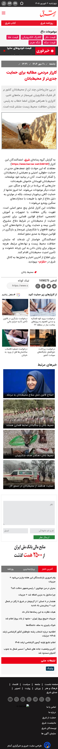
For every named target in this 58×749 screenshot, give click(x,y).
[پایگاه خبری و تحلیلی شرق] (48, 13)
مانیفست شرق (49, 723)
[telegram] (54, 287)
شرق (27, 160)
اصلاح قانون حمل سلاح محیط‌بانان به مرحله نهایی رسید (30, 395)
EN (15, 3)
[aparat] (22, 699)
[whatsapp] (37, 286)
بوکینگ (50, 668)
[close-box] (5, 51)
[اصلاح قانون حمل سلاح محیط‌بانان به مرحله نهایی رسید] (29, 383)
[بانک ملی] (29, 559)
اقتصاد (15, 684)
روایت (27, 688)
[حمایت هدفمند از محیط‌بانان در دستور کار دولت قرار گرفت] (29, 474)
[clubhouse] (16, 699)
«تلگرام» (42, 262)
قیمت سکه (49, 43)
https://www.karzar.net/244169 (30, 164)
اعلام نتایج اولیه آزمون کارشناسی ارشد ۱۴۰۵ (35, 642)
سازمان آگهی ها (49, 733)
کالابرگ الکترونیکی (31, 37)
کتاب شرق (10, 23)
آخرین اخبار (47, 569)
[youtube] (10, 699)
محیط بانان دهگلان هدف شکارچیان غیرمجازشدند (34, 455)
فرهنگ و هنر (51, 688)
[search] (3, 3)
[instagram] (41, 699)
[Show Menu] (3, 11)
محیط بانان (27, 272)
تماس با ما (52, 707)
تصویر (17, 688)
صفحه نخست (51, 684)
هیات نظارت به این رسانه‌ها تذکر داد (38, 612)
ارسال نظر (44, 537)
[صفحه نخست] (20, 3)
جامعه (51, 64)
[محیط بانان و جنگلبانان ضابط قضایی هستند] (29, 414)
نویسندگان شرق (49, 728)
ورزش (37, 688)
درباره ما (52, 712)
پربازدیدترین (29, 569)
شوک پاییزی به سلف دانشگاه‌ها (40, 625)
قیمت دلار (50, 37)
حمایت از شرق (49, 717)
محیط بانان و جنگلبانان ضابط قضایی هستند (29, 425)
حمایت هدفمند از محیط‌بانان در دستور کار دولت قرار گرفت (31, 486)
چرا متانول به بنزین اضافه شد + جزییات (37, 595)
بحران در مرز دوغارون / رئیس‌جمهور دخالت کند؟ (33, 588)
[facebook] (43, 286)
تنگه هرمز (35, 43)
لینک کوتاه (23, 281)
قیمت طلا (13, 37)
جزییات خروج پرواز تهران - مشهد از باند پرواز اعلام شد (30, 618)
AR (9, 3)
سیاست (26, 684)
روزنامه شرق (46, 23)
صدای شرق (52, 692)
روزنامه (10, 569)
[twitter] (48, 286)
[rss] (47, 699)
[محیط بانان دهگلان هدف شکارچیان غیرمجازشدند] (29, 444)
